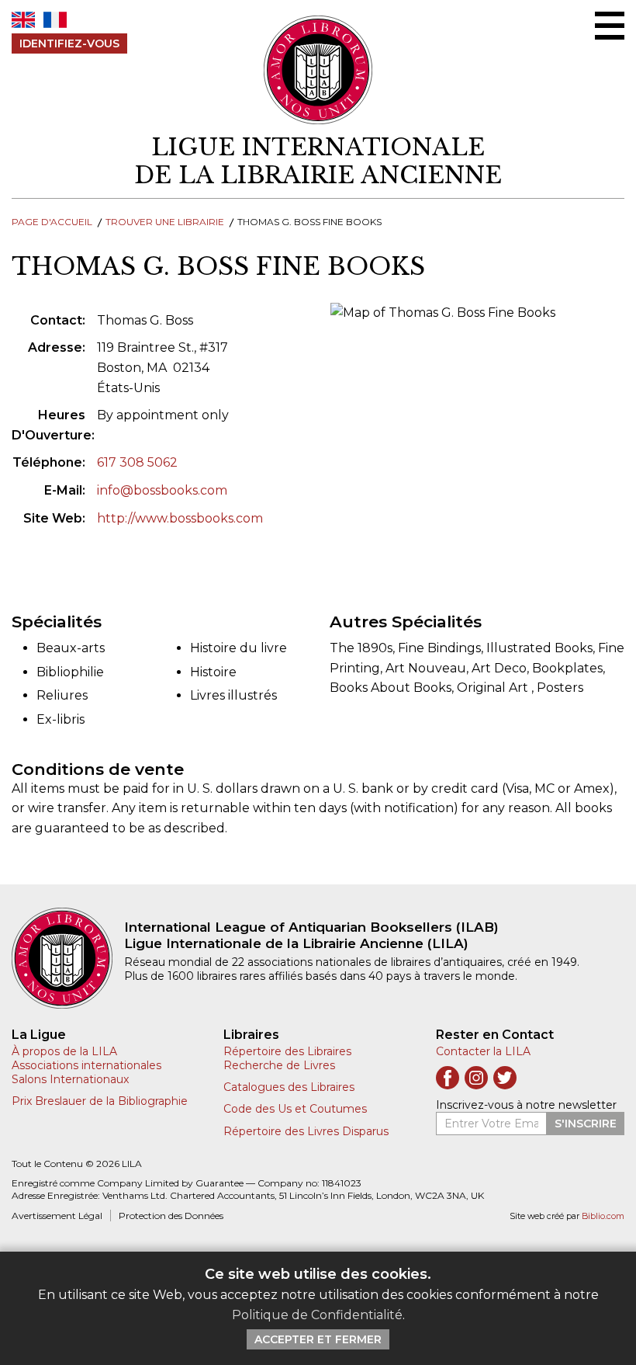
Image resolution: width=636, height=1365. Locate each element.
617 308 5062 (137, 462)
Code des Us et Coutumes (295, 1109)
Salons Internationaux (70, 1079)
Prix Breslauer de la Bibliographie (100, 1101)
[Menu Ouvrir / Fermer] (609, 26)
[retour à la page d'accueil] (68, 958)
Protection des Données (171, 1215)
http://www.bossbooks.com (180, 518)
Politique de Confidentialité (317, 1315)
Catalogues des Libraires (288, 1087)
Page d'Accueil (52, 222)
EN (23, 20)
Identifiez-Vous (69, 43)
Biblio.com (603, 1216)
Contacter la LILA (483, 1051)
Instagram (476, 1077)
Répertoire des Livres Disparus (306, 1131)
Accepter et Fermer (318, 1339)
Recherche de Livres (279, 1065)
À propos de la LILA (64, 1051)
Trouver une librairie (164, 222)
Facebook (447, 1077)
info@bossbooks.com (162, 490)
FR (55, 20)
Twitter (505, 1077)
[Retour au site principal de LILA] (318, 70)
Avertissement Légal (57, 1215)
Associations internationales (86, 1065)
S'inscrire (586, 1124)
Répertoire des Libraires (287, 1051)
